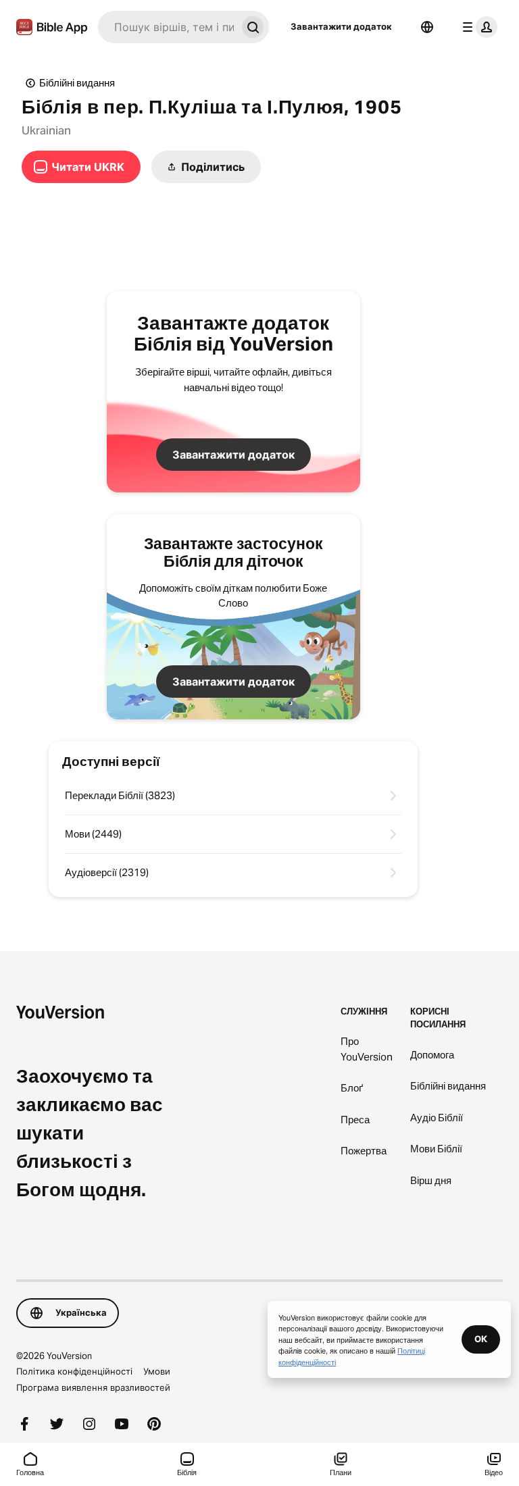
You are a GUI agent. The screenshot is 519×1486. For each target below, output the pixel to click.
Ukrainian (46, 130)
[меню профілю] (477, 27)
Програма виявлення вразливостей (93, 1387)
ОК (480, 1338)
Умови (156, 1371)
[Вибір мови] (427, 27)
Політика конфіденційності (74, 1371)
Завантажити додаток (341, 26)
